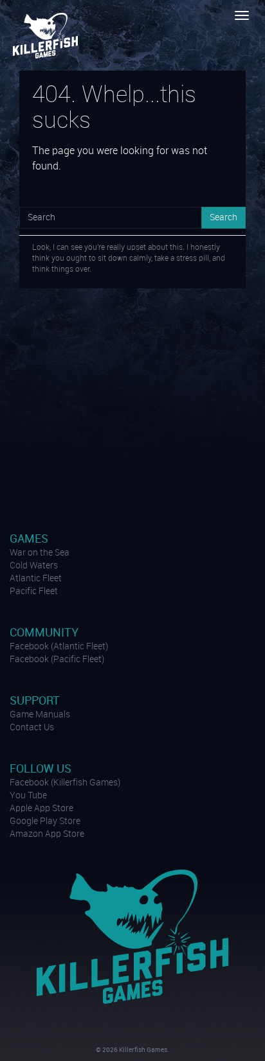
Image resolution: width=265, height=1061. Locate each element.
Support (35, 701)
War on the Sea (39, 552)
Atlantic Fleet (36, 578)
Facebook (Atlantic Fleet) (59, 646)
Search (223, 217)
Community (44, 633)
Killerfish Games (47, 35)
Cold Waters (34, 565)
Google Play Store (45, 821)
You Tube (28, 795)
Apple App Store (41, 808)
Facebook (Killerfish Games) (65, 782)
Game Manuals (40, 714)
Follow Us (40, 769)
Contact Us (32, 727)
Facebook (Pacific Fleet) (57, 659)
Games (29, 539)
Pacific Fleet (34, 591)
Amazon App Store (47, 834)
